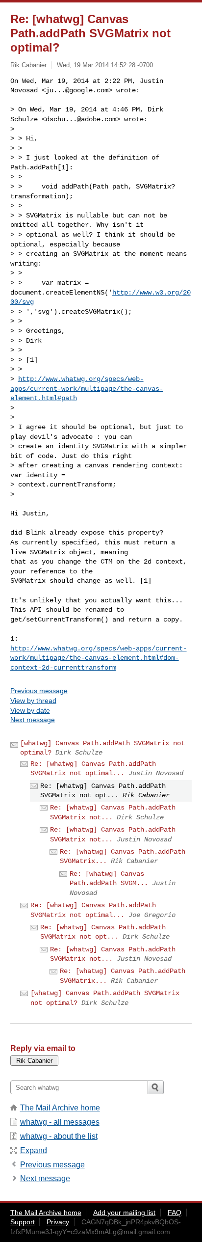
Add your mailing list (124, 1212)
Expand (33, 1150)
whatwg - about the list (59, 1136)
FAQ (174, 1212)
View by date (30, 710)
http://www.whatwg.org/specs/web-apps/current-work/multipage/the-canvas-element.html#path (86, 388)
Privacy (58, 1222)
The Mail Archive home (60, 1108)
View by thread (33, 700)
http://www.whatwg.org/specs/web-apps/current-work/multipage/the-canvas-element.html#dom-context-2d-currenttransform (98, 658)
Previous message (39, 691)
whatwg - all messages (60, 1122)
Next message (32, 720)
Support (22, 1222)
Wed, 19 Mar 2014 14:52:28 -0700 (105, 65)
